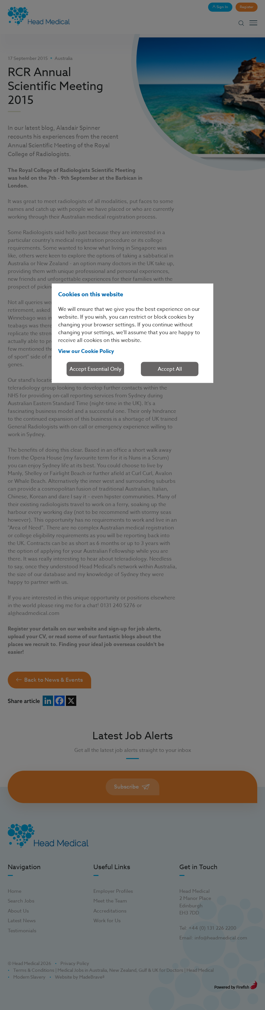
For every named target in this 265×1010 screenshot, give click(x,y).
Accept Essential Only (95, 369)
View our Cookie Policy (86, 351)
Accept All (170, 369)
